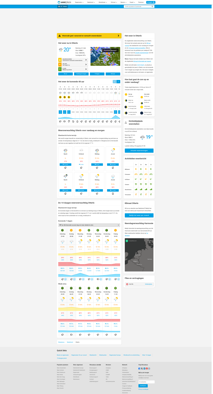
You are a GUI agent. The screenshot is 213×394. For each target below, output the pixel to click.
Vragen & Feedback (127, 386)
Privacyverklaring (126, 388)
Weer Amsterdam (61, 368)
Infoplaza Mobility (126, 374)
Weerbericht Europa (78, 368)
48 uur (65, 74)
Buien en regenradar (63, 355)
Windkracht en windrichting (131, 355)
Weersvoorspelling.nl (127, 379)
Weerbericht (93, 355)
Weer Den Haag (61, 377)
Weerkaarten (103, 355)
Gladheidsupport (94, 381)
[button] (105, 56)
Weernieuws (76, 379)
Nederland (90, 2)
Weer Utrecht (60, 388)
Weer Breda (60, 374)
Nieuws (123, 2)
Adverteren (92, 374)
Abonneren (125, 393)
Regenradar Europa (115, 355)
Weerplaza (125, 370)
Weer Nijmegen (61, 381)
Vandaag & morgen (81, 74)
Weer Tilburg (60, 386)
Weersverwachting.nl (127, 377)
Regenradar (78, 2)
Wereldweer (102, 2)
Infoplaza (108, 368)
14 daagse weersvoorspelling (136, 48)
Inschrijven (143, 385)
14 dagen (97, 74)
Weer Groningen (61, 379)
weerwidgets (140, 65)
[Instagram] (149, 368)
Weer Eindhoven (61, 372)
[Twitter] (142, 368)
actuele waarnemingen (141, 53)
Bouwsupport (93, 368)
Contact (92, 379)
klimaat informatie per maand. (142, 61)
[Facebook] (139, 368)
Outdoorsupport (94, 377)
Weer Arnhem (60, 370)
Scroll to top (210, 391)
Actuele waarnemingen (139, 151)
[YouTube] (147, 368)
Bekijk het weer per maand (139, 215)
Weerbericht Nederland (79, 370)
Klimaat (113, 2)
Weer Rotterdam (61, 383)
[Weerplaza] (64, 2)
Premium (141, 2)
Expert (132, 2)
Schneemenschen (110, 381)
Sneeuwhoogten (77, 374)
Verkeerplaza (125, 372)
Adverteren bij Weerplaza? (128, 381)
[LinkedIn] (144, 368)
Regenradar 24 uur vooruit (79, 355)
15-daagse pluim (62, 358)
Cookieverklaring (126, 390)
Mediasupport (93, 372)
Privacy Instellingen (143, 389)
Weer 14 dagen (146, 355)
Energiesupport (93, 370)
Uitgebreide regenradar (110, 50)
